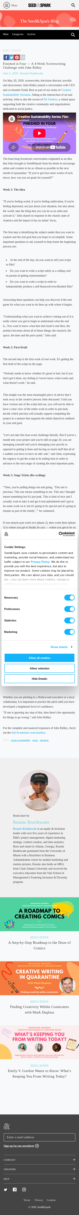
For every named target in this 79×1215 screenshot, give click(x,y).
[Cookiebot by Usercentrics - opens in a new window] (59, 534)
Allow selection (39, 668)
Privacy (39, 1200)
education (44, 740)
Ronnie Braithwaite (31, 822)
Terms (27, 1200)
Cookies (51, 1200)
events (35, 740)
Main (6, 34)
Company (9, 1160)
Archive (31, 34)
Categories (18, 34)
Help (7, 1179)
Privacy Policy (40, 561)
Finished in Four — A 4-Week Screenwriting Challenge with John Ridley (34, 66)
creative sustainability (20, 740)
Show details (59, 646)
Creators (10, 1169)
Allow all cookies (39, 657)
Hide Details (39, 678)
